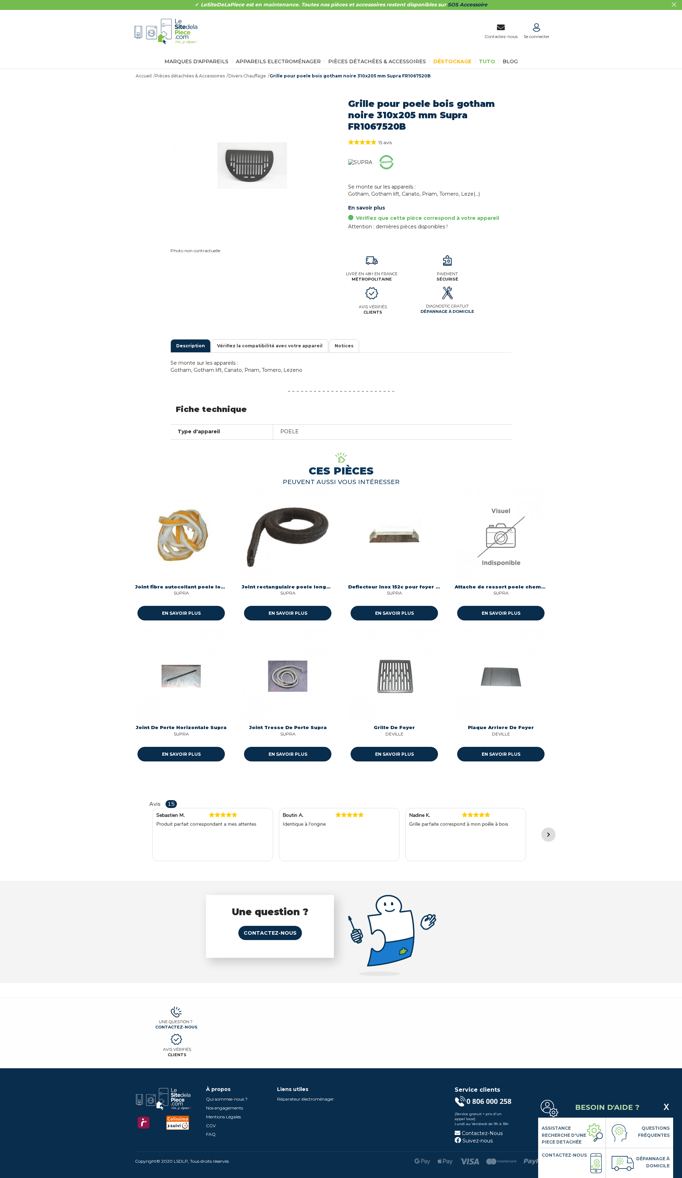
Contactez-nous (270, 933)
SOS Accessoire (467, 4)
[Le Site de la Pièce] (168, 49)
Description (190, 345)
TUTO (487, 61)
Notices (344, 345)
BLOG (510, 61)
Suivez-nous (477, 1141)
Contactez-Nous (481, 1133)
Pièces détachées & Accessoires (377, 61)
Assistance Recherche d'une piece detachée (564, 1135)
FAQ (211, 1134)
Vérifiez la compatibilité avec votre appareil (270, 345)
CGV (211, 1125)
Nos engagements (224, 1108)
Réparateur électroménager (305, 1099)
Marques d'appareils (196, 61)
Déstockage (452, 61)
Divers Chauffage (247, 75)
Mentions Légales (223, 1116)
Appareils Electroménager (278, 61)
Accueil (144, 75)
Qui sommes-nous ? (227, 1099)
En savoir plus (366, 208)
